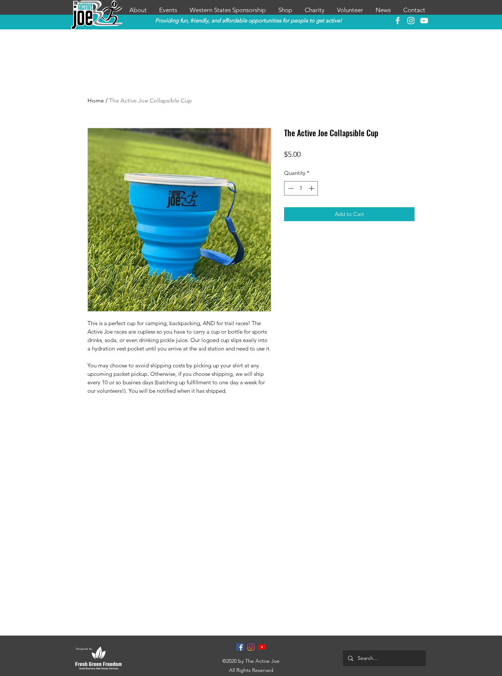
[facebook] (397, 20)
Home (95, 100)
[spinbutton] (301, 188)
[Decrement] (290, 188)
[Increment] (312, 188)
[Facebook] (240, 647)
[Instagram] (251, 647)
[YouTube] (424, 20)
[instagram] (411, 20)
